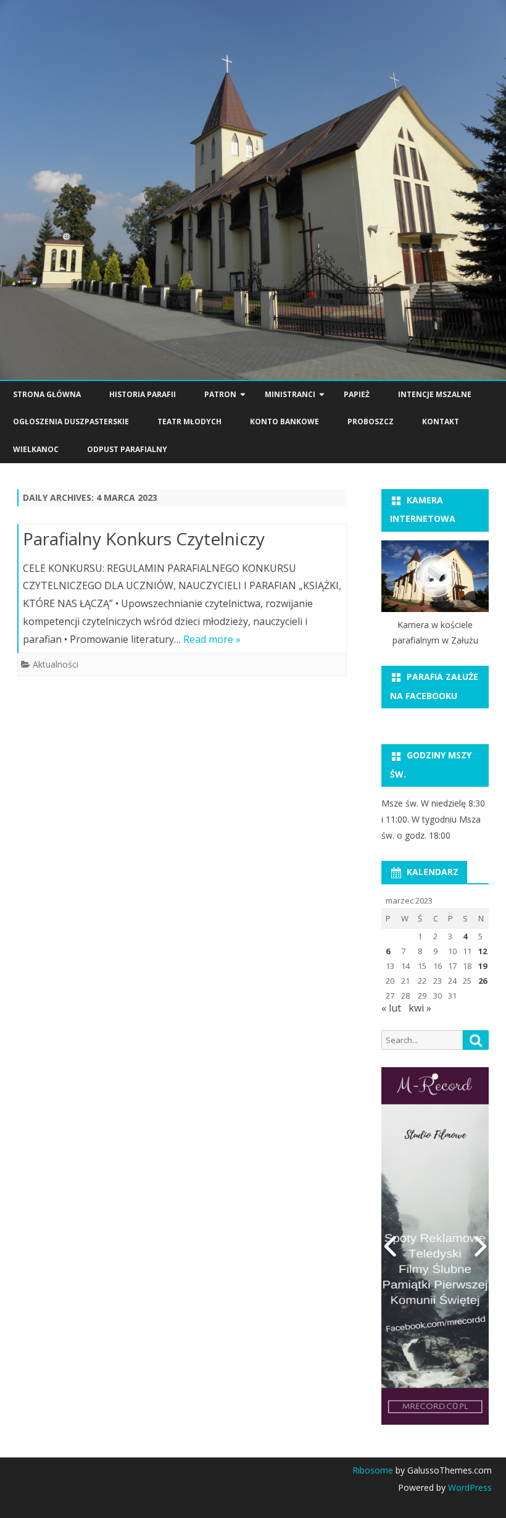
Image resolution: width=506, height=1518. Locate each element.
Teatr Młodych (189, 421)
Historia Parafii (142, 394)
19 (482, 965)
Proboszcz (370, 421)
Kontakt (440, 421)
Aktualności (55, 664)
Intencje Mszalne (434, 394)
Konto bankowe (284, 421)
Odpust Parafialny (127, 449)
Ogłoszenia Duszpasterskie (71, 421)
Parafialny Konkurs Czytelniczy (144, 538)
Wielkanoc (36, 449)
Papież (357, 394)
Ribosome (372, 1470)
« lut (391, 1008)
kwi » (420, 1008)
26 (482, 980)
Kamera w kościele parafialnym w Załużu (435, 633)
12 (482, 951)
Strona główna (47, 394)
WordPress (469, 1487)
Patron (220, 394)
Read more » (212, 639)
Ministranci (290, 394)
